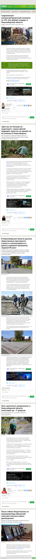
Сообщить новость (11, 98)
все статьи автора (8, 106)
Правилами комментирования (13, 118)
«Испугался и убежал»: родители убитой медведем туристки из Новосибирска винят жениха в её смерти (12, 204)
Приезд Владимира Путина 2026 (25, 11)
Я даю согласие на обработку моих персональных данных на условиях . (14, 117)
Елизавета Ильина (9, 216)
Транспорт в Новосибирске (5, 11)
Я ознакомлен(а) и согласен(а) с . (10, 118)
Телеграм (23, 100)
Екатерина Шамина (9, 104)
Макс (18, 100)
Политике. (5, 558)
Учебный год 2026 (15, 11)
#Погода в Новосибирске (5, 415)
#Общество (3, 26)
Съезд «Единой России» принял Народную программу (12, 376)
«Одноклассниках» (15, 80)
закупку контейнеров (11, 78)
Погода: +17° (24, 6)
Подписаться (28, 84)
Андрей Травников (19, 548)
